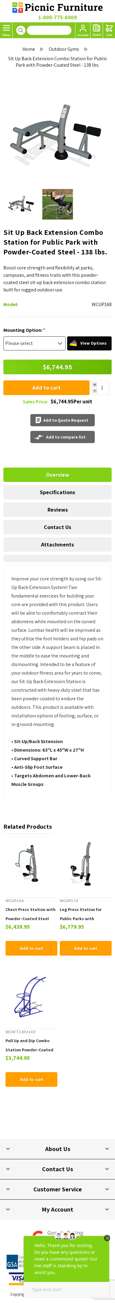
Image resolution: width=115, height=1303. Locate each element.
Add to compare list (66, 437)
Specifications (57, 492)
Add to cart (47, 387)
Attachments (57, 544)
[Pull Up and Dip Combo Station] (31, 997)
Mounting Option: (23, 330)
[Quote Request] (96, 30)
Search (20, 30)
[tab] (57, 475)
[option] (21, 204)
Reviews (58, 509)
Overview (57, 474)
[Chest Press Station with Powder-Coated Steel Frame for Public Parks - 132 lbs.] (31, 865)
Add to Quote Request (65, 420)
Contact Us (57, 527)
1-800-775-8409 (57, 17)
